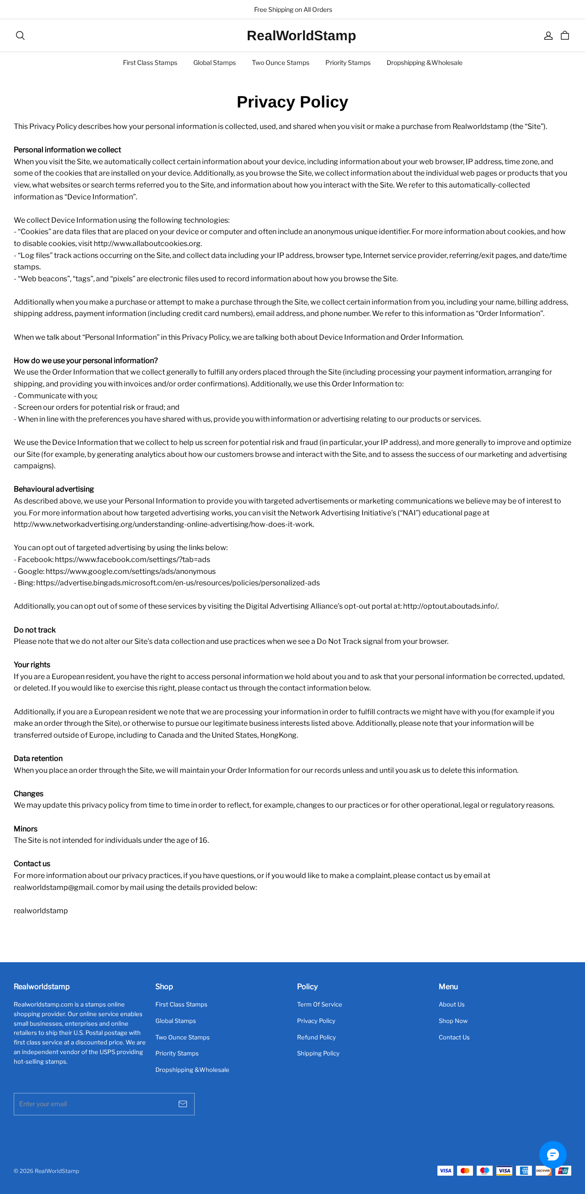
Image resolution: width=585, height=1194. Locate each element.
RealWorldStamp (292, 35)
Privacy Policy (316, 1020)
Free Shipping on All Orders (292, 9)
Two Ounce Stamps (280, 62)
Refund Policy (316, 1037)
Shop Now (453, 1020)
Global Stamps (214, 62)
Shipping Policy (318, 1053)
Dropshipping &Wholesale (425, 62)
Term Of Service (319, 1004)
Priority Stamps (348, 62)
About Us (452, 1004)
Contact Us (454, 1037)
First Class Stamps (150, 62)
